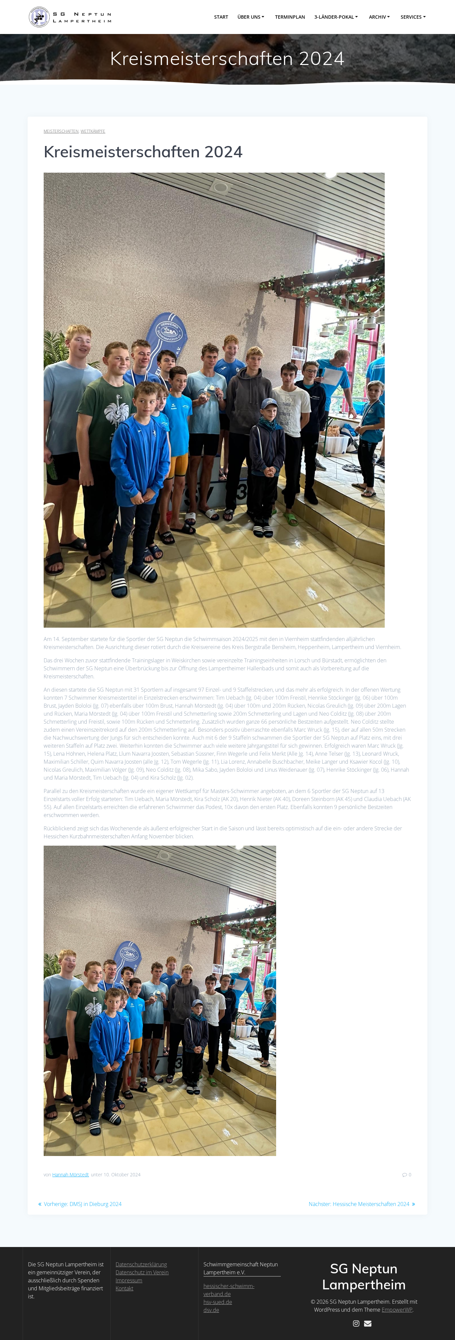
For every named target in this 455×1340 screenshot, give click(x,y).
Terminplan (290, 17)
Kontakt (124, 1288)
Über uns (248, 17)
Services (411, 17)
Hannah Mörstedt (70, 1174)
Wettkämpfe (93, 131)
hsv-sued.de (218, 1302)
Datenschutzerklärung (141, 1264)
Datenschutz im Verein (142, 1272)
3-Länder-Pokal (334, 17)
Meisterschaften (61, 131)
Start (221, 17)
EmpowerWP (397, 1309)
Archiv (377, 17)
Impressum (129, 1280)
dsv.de (211, 1310)
